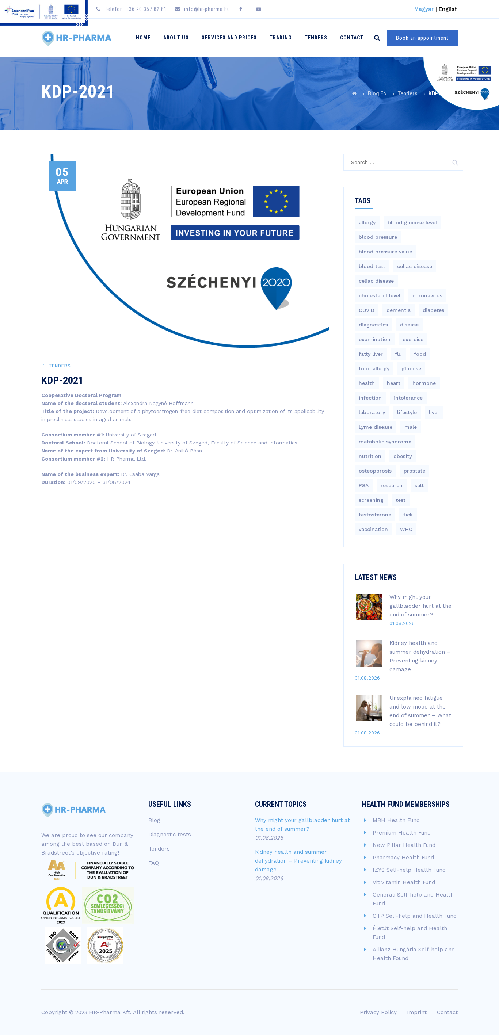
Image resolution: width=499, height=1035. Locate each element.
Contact (351, 38)
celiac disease (414, 266)
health (367, 383)
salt (419, 485)
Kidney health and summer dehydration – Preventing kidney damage (298, 861)
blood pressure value (385, 252)
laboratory (372, 412)
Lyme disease (375, 427)
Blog (154, 820)
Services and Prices (229, 38)
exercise (413, 339)
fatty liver (371, 354)
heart (393, 383)
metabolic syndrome (385, 441)
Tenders (316, 38)
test (400, 500)
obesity (402, 456)
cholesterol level (379, 295)
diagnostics (373, 325)
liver (434, 412)
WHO (406, 529)
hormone (424, 383)
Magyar (424, 9)
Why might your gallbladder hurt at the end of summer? (420, 606)
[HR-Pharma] (76, 38)
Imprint (417, 1012)
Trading (281, 38)
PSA (364, 485)
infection (370, 398)
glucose (411, 368)
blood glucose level (412, 222)
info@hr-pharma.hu (207, 9)
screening (371, 500)
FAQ (153, 863)
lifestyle (407, 412)
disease (409, 325)
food (420, 354)
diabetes (433, 310)
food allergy (374, 368)
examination (375, 339)
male (410, 427)
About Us (176, 38)
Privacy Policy (378, 1012)
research (392, 485)
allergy (367, 222)
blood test (372, 266)
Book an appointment (422, 38)
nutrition (370, 456)
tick (408, 515)
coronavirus (427, 295)
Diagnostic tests (169, 834)
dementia (398, 310)
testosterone (375, 515)
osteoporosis (375, 471)
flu (398, 354)
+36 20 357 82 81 (146, 9)
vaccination (373, 529)
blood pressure (378, 237)
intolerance (408, 398)
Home (143, 38)
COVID (366, 310)
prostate (414, 471)
